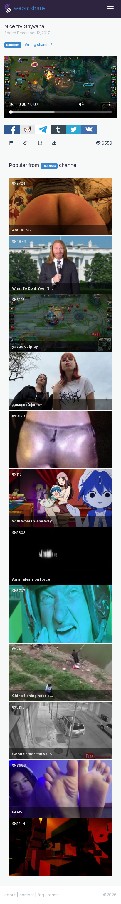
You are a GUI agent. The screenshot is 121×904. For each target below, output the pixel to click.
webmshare (28, 8)
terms (53, 894)
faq (41, 894)
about (10, 894)
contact (26, 894)
